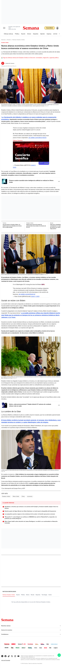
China (23, 496)
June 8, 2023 (35, 296)
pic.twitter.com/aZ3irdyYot (27, 294)
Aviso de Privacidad (7, 660)
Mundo (9, 39)
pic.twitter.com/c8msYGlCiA (37, 137)
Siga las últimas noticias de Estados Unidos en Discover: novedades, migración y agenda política (31, 57)
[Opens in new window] (5, 656)
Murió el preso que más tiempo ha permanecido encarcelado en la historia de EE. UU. (36, 226)
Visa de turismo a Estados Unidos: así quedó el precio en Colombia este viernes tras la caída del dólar (12, 226)
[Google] (2, 656)
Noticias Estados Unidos (18, 39)
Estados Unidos (6, 496)
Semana (3, 39)
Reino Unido (16, 496)
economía (29, 496)
